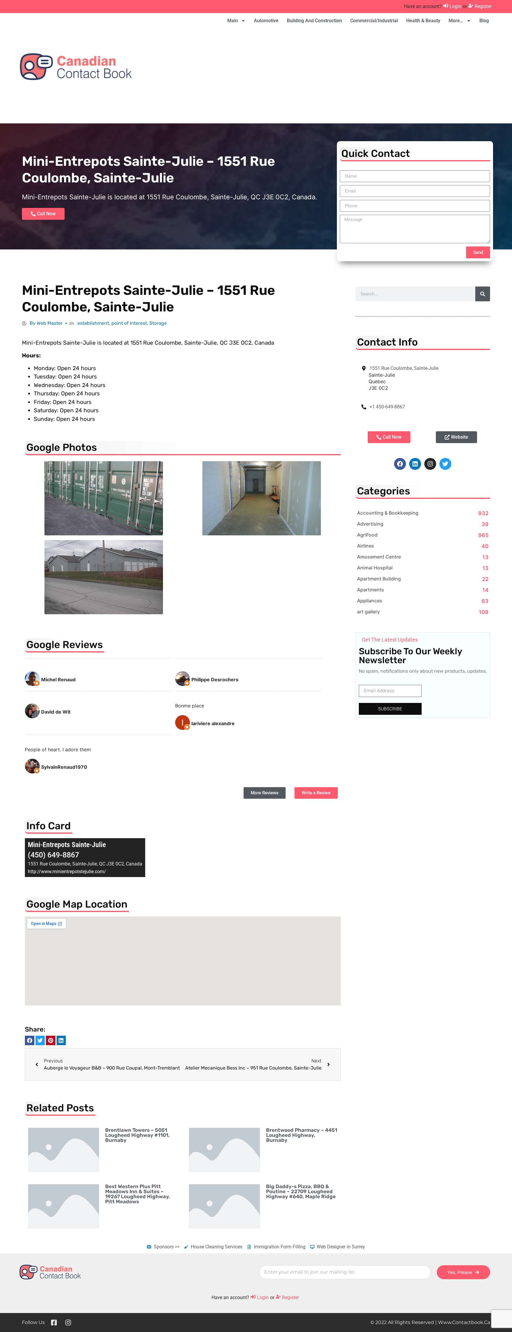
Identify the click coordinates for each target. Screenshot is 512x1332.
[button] (29, 1040)
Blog (484, 20)
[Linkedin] (415, 464)
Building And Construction (314, 20)
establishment (93, 323)
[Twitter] (445, 464)
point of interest (129, 323)
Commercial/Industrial (374, 20)
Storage (158, 323)
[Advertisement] (358, 75)
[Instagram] (430, 464)
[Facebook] (400, 464)
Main (232, 20)
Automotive (266, 20)
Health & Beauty (423, 20)
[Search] (482, 294)
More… (456, 20)
